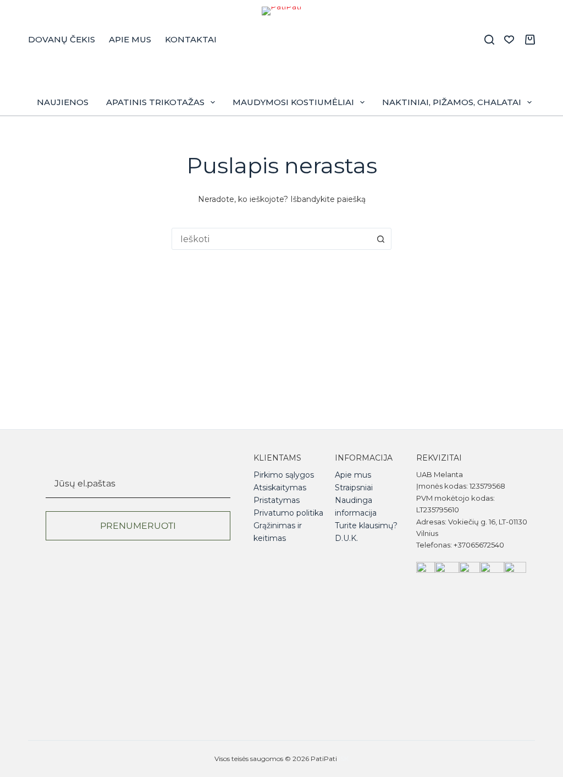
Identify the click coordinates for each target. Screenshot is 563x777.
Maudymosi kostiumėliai (293, 102)
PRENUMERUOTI (138, 526)
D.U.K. (346, 538)
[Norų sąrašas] (509, 40)
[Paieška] (489, 40)
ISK (344, 758)
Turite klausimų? (366, 525)
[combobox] (271, 239)
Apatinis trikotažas (155, 102)
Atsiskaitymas (279, 488)
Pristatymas (276, 500)
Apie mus (130, 39)
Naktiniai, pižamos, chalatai (451, 102)
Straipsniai (354, 488)
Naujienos (63, 102)
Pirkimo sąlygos (283, 475)
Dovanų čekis (61, 39)
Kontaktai (191, 39)
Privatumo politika (288, 513)
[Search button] (380, 238)
